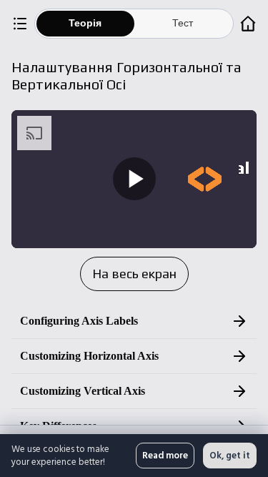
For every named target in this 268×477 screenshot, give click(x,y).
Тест (182, 23)
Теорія (85, 23)
